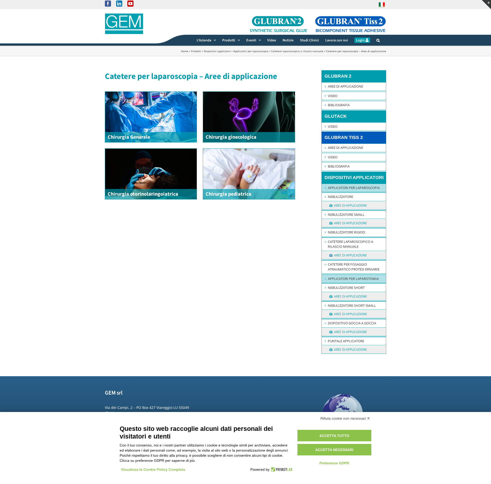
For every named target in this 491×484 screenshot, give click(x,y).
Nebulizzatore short (346, 287)
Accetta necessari (334, 450)
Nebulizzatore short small (352, 305)
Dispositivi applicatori (217, 51)
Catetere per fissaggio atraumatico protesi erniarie (354, 267)
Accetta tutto (334, 436)
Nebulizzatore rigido (346, 232)
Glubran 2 (338, 76)
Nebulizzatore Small (346, 214)
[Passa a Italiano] (381, 5)
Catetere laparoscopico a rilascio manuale (297, 51)
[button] (378, 40)
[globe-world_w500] (343, 390)
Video (333, 95)
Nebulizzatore (340, 196)
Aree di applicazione (345, 86)
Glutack (336, 116)
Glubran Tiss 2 (344, 137)
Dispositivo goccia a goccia (352, 323)
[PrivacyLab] (281, 469)
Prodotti (196, 51)
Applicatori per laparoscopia (250, 51)
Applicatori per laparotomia (353, 278)
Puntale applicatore (346, 341)
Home (184, 51)
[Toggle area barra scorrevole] (486, 4)
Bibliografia (339, 105)
